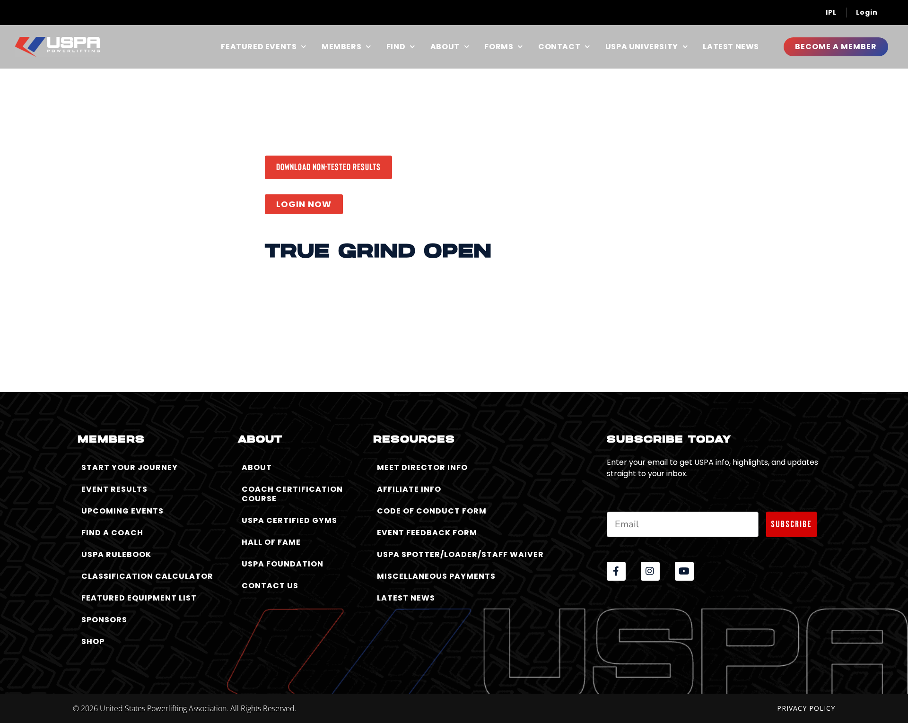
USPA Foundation (282, 563)
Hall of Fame (271, 542)
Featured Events (259, 47)
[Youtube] (684, 571)
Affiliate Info (409, 489)
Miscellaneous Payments (436, 576)
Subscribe (791, 524)
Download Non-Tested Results (328, 166)
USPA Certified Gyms (289, 520)
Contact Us (270, 585)
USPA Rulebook (116, 554)
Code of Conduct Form (432, 510)
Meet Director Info (422, 467)
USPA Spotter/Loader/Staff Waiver (460, 554)
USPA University (641, 47)
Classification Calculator (147, 576)
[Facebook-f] (616, 571)
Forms (498, 47)
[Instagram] (650, 571)
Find (395, 47)
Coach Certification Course (292, 494)
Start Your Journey (129, 467)
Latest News (731, 47)
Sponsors (104, 619)
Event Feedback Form (427, 532)
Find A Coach (112, 532)
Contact (559, 47)
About (445, 47)
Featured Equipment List (139, 597)
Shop (93, 641)
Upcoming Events (122, 510)
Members (341, 47)
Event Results (114, 489)
